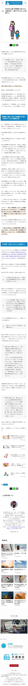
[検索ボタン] (25, 3)
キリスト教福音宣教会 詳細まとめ (14, 673)
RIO (14, 509)
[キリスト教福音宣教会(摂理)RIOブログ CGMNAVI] (14, 3)
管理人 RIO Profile (19, 679)
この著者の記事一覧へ (14, 531)
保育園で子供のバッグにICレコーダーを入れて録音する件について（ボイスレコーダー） (18, 437)
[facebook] (11, 616)
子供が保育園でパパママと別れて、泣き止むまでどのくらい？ (18, 455)
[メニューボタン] (2, 3)
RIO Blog (5, 484)
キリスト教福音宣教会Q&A (10, 679)
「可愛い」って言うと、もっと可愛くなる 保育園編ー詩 (18, 464)
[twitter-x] (14, 616)
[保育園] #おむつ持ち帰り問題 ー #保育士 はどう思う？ (18, 446)
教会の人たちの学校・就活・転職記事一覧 (14, 678)
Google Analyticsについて (19, 681)
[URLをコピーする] (17, 45)
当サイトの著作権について (9, 681)
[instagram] (17, 616)
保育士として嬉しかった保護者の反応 (18, 474)
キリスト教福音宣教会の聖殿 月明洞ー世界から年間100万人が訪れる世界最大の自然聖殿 (14, 675)
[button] (11, 45)
